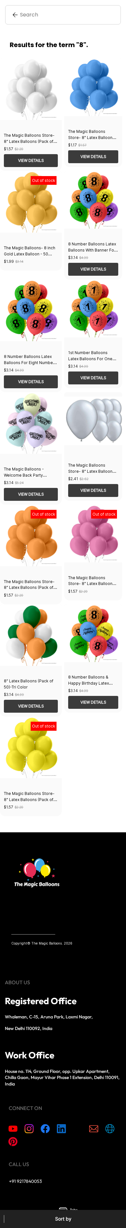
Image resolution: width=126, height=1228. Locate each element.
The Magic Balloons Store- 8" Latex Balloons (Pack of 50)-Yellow (29, 799)
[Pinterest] (12, 1141)
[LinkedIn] (61, 1128)
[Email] (93, 1128)
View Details (31, 160)
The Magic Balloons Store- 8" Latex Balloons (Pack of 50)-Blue (91, 137)
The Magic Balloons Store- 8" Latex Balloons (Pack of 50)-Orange (29, 587)
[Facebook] (45, 1128)
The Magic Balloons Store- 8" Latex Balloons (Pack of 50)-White (29, 141)
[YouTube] (12, 1128)
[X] (77, 1128)
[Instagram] (29, 1128)
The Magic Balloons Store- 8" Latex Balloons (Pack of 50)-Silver (91, 471)
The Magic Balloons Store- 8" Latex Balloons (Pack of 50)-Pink (91, 583)
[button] (63, 1219)
